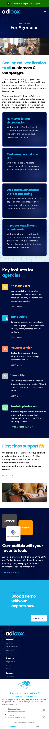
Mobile (8, 665)
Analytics (9, 654)
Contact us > (38, 618)
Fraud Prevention (12, 647)
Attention (9, 643)
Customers (10, 676)
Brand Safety (10, 650)
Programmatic (11, 662)
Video (8, 669)
